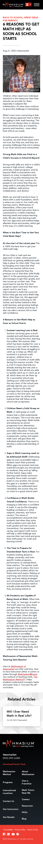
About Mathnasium (28, 773)
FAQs (24, 812)
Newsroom (27, 806)
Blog (24, 819)
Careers (26, 799)
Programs (8, 782)
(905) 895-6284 (11, 758)
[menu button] (28, 5)
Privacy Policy (20, 830)
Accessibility (8, 830)
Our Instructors (10, 809)
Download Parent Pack (14, 764)
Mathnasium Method (9, 773)
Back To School (13, 18)
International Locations (9, 791)
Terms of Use (32, 830)
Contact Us (8, 801)
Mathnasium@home (27, 674)
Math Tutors (28, 791)
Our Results (9, 817)
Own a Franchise (26, 782)
